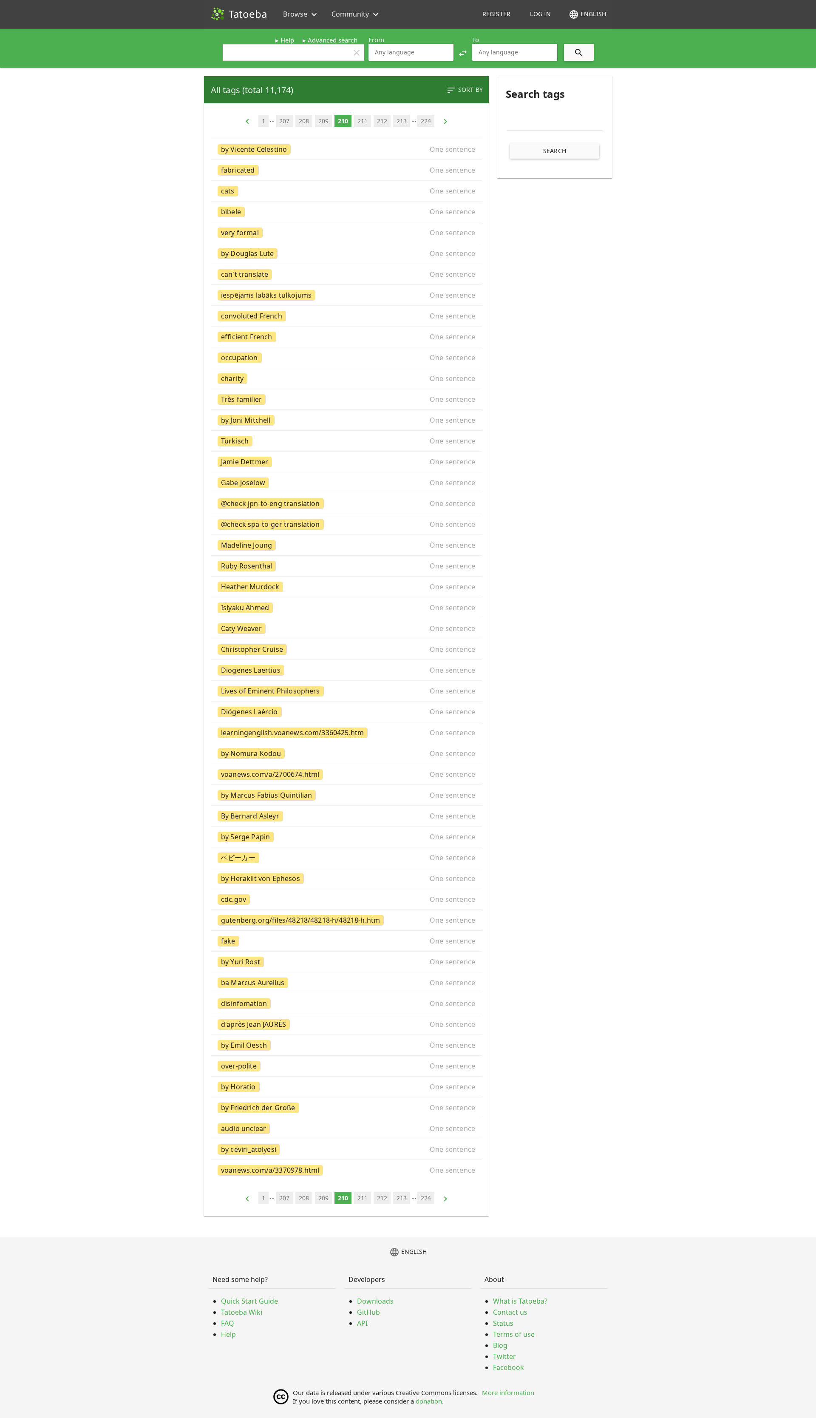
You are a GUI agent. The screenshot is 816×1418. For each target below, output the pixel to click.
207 (284, 121)
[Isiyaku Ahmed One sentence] (346, 607)
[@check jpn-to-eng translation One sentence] (346, 503)
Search (554, 151)
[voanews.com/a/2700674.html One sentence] (346, 774)
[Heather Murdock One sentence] (346, 587)
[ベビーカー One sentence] (346, 857)
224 (426, 121)
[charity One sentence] (346, 378)
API (362, 1323)
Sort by (464, 90)
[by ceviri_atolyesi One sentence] (346, 1149)
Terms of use (514, 1334)
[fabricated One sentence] (346, 170)
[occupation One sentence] (346, 357)
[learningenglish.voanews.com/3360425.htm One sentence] (346, 732)
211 (362, 121)
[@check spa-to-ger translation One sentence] (346, 524)
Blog (500, 1345)
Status (503, 1323)
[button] (462, 52)
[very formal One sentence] (346, 232)
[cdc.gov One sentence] (346, 899)
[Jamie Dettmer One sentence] (346, 462)
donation (429, 1401)
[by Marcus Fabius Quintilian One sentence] (346, 795)
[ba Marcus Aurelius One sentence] (346, 982)
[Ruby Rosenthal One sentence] (346, 566)
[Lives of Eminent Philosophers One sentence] (346, 691)
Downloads (375, 1301)
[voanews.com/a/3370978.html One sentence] (346, 1170)
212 (382, 121)
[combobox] (410, 52)
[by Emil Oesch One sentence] (346, 1045)
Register (496, 14)
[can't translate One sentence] (346, 274)
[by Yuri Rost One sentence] (346, 962)
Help (287, 40)
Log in (540, 14)
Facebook (508, 1367)
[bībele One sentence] (346, 212)
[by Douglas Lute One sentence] (346, 253)
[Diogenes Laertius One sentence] (346, 670)
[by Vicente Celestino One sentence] (346, 149)
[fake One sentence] (346, 941)
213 (402, 121)
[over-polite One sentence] (346, 1066)
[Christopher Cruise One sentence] (346, 649)
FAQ (227, 1323)
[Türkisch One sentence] (346, 441)
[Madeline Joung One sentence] (346, 545)
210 (343, 121)
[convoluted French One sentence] (346, 316)
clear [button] (356, 53)
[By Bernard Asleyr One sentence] (346, 816)
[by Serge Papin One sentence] (346, 837)
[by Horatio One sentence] (346, 1087)
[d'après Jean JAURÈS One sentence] (346, 1024)
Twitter (504, 1356)
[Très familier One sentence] (346, 399)
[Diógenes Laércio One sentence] (346, 712)
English (587, 14)
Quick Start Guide (249, 1301)
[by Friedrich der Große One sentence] (346, 1107)
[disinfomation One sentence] (346, 1003)
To (475, 39)
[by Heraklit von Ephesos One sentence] (346, 878)
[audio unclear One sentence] (346, 1128)
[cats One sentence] (346, 191)
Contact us (510, 1312)
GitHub (368, 1312)
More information (508, 1392)
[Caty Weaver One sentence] (346, 628)
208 (304, 121)
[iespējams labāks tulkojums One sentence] (346, 295)
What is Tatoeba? (520, 1301)
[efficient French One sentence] (346, 337)
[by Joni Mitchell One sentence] (346, 420)
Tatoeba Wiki (241, 1312)
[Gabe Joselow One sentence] (346, 482)
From (376, 39)
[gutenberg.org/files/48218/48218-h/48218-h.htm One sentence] (346, 920)
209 (323, 121)
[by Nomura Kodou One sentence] (346, 753)
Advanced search (332, 40)
